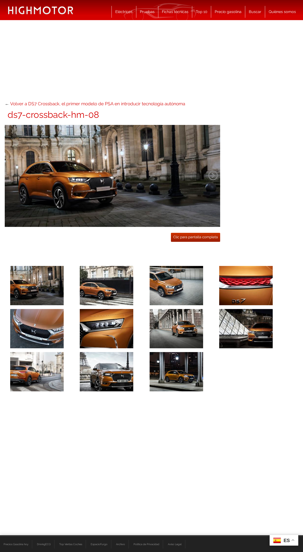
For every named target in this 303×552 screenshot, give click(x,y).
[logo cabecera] (40, 10)
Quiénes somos (282, 11)
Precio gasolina (228, 11)
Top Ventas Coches (70, 544)
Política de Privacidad (146, 544)
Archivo (120, 544)
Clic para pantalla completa (195, 237)
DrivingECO (44, 544)
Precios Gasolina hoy (16, 544)
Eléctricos (124, 11)
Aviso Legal (175, 544)
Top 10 (201, 11)
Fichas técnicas (175, 11)
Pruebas (147, 11)
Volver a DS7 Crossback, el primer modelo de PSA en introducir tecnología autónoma (97, 103)
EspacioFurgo (99, 544)
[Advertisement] (151, 63)
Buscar (255, 11)
